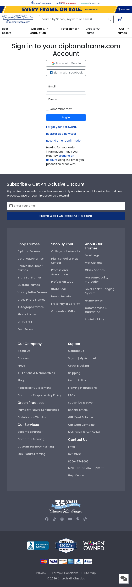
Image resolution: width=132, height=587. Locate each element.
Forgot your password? (61, 127)
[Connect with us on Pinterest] (77, 519)
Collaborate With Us (32, 417)
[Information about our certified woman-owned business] (94, 545)
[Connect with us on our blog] (85, 519)
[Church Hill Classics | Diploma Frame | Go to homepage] (17, 19)
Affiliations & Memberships (36, 373)
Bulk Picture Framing (32, 454)
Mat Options (93, 263)
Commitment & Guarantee (96, 310)
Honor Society (61, 296)
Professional (68, 29)
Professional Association (59, 272)
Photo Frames (27, 314)
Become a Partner (30, 432)
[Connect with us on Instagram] (62, 519)
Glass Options (95, 270)
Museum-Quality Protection (96, 280)
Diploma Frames (29, 251)
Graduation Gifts (63, 311)
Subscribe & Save (80, 403)
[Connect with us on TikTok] (54, 519)
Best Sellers (26, 329)
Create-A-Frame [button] (93, 31)
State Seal (58, 289)
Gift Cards (25, 322)
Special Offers (78, 410)
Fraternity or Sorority (65, 304)
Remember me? (60, 109)
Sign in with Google (68, 63)
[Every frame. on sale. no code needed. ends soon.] (66, 9)
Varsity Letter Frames (32, 292)
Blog (21, 380)
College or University (65, 251)
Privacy (41, 573)
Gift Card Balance (80, 417)
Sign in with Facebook (68, 73)
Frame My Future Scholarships (38, 410)
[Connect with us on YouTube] (70, 519)
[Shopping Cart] (119, 19)
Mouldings (92, 255)
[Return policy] (66, 545)
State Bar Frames (30, 277)
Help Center (76, 475)
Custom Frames (29, 285)
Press (21, 366)
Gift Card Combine (81, 425)
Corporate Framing (31, 439)
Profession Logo (62, 282)
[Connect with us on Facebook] (46, 519)
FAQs (71, 395)
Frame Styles (94, 301)
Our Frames (122, 31)
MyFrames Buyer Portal (84, 432)
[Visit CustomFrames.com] (90, 3)
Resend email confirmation (64, 141)
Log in (66, 117)
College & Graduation (38, 31)
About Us (24, 351)
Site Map (90, 573)
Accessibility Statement (34, 388)
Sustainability (94, 319)
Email (71, 447)
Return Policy (77, 380)
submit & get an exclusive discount (66, 216)
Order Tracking (78, 366)
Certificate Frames (31, 259)
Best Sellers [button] (6, 31)
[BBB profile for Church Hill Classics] (38, 545)
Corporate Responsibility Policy (39, 395)
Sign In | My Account (82, 358)
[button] (124, 579)
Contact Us (76, 351)
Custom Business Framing (36, 447)
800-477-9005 (78, 461)
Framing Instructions (82, 388)
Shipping (74, 373)
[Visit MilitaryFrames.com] (65, 3)
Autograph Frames (31, 307)
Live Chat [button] (74, 454)
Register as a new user (61, 134)
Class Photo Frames (31, 300)
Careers (23, 358)
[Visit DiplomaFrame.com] (41, 3)
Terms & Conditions (65, 573)
